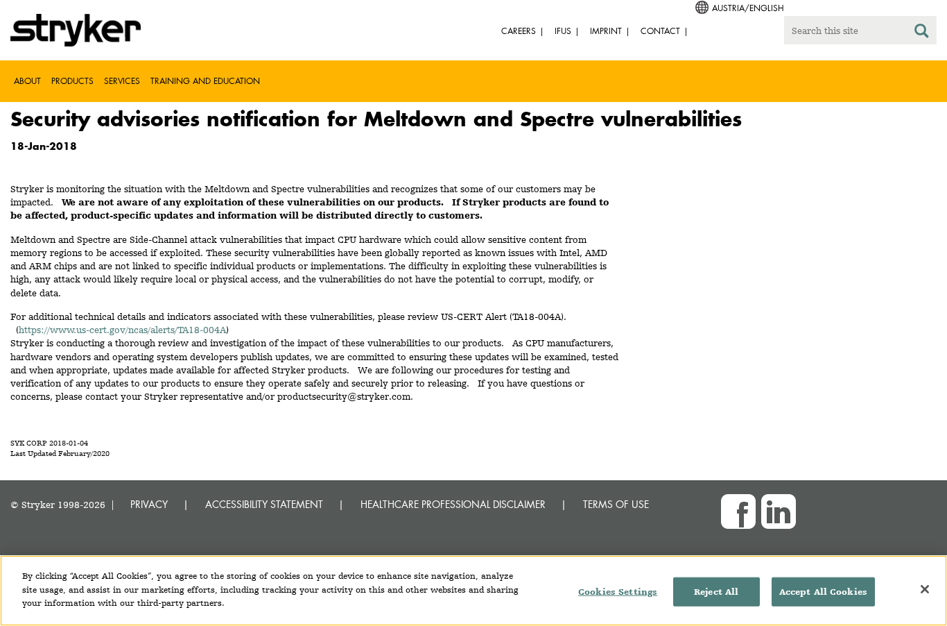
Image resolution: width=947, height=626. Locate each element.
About (27, 81)
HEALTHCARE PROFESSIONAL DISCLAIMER (453, 504)
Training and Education (205, 81)
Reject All (716, 591)
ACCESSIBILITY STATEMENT (264, 504)
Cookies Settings (617, 591)
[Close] (925, 589)
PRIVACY (149, 504)
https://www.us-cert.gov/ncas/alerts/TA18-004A (122, 329)
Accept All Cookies (823, 591)
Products (72, 81)
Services (122, 81)
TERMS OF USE (616, 504)
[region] (473, 590)
